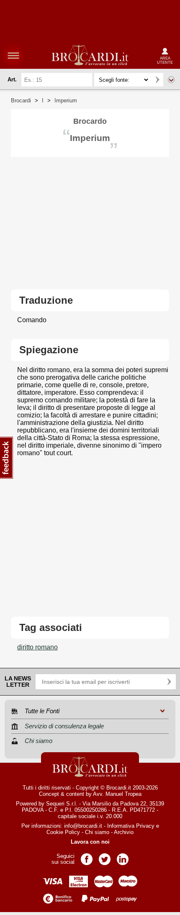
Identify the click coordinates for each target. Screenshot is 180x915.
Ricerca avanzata (171, 79)
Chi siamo (97, 832)
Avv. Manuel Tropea (117, 794)
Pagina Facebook (87, 856)
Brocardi (21, 100)
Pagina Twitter (105, 856)
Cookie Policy (63, 832)
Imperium (65, 100)
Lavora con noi (90, 842)
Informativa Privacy (130, 826)
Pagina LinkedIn (123, 856)
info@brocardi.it (83, 826)
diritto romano (37, 647)
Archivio (124, 832)
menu (13, 55)
